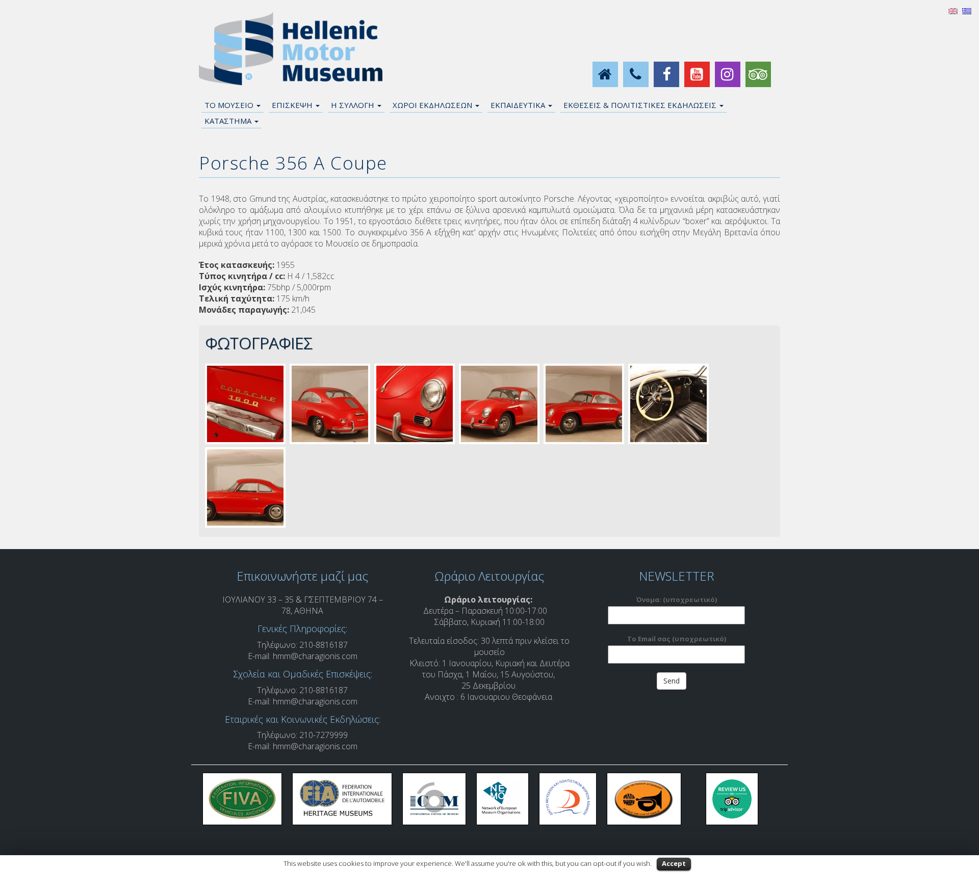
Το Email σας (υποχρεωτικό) (676, 638)
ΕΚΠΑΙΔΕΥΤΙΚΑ (519, 105)
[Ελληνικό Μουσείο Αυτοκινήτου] (290, 49)
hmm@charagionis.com (315, 656)
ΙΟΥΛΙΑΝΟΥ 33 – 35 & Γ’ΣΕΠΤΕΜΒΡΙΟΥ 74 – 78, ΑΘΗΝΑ (302, 605)
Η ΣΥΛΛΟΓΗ (353, 105)
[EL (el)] (966, 10)
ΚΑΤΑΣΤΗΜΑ (228, 121)
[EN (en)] (953, 10)
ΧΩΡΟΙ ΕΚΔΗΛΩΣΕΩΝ (433, 105)
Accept (674, 863)
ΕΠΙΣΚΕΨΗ (293, 105)
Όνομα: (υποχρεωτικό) (676, 599)
